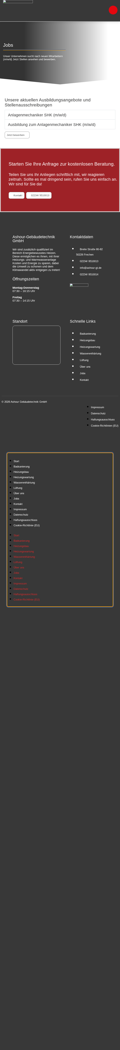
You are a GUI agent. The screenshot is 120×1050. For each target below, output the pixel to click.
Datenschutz (21, 514)
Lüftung (18, 487)
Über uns (19, 493)
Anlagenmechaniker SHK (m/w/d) (37, 115)
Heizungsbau (21, 471)
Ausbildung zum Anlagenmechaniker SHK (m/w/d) (51, 124)
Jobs (16, 498)
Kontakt (18, 504)
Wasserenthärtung (24, 482)
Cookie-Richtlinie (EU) (27, 525)
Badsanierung (22, 466)
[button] (60, 114)
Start (16, 461)
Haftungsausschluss (25, 520)
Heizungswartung (24, 477)
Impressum (20, 509)
